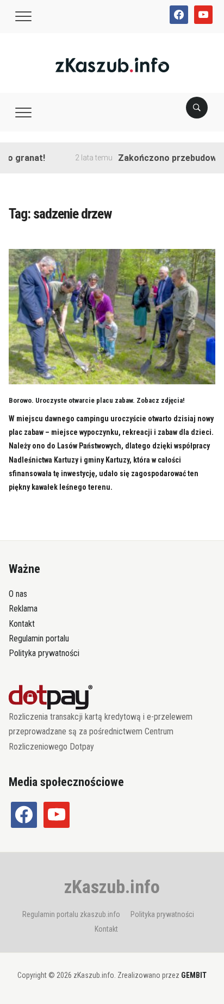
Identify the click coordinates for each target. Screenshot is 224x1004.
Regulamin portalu (39, 638)
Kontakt (22, 624)
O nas (18, 594)
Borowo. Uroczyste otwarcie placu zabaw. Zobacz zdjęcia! (97, 400)
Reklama (23, 608)
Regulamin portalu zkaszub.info (71, 914)
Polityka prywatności (44, 653)
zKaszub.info (112, 886)
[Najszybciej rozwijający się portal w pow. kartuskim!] (112, 64)
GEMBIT (194, 975)
